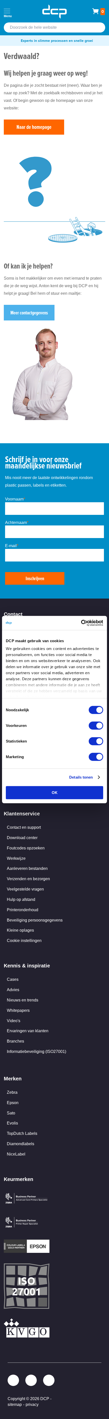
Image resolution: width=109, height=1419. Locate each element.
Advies (13, 990)
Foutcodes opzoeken (26, 848)
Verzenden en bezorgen (28, 879)
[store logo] (54, 11)
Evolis (12, 1123)
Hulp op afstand (21, 899)
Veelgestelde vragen (25, 889)
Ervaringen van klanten (27, 1031)
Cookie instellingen (24, 940)
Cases (13, 979)
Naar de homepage (33, 127)
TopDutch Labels (22, 1133)
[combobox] (54, 27)
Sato (11, 1113)
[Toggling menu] (7, 11)
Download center (22, 838)
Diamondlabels (20, 1144)
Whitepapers (18, 1010)
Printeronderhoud (22, 910)
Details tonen (81, 777)
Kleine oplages (20, 930)
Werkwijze (16, 858)
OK (55, 792)
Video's (13, 1021)
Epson (13, 1103)
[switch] (96, 726)
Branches (15, 1041)
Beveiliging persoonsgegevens (35, 920)
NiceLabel (16, 1154)
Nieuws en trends (22, 1000)
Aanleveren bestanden (27, 868)
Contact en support (24, 827)
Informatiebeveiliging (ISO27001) (36, 1051)
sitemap (15, 1404)
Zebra (12, 1092)
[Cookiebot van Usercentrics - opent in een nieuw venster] (81, 623)
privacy (32, 1404)
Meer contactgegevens (29, 312)
